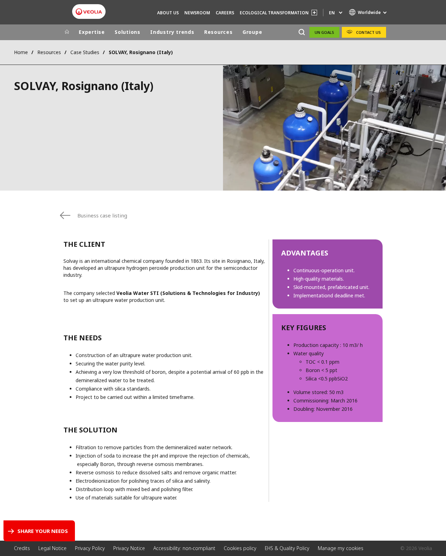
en (332, 13)
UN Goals (324, 32)
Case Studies (84, 52)
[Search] (301, 32)
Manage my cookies (340, 548)
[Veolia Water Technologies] (89, 11)
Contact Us (368, 32)
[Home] (67, 32)
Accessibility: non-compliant (184, 548)
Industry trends (172, 32)
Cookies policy (240, 548)
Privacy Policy (90, 548)
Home (21, 52)
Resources (218, 32)
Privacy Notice (129, 548)
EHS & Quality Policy (287, 548)
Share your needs (42, 530)
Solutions (127, 32)
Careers (225, 13)
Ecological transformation (274, 13)
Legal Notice (52, 548)
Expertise (92, 32)
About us (168, 13)
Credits (22, 548)
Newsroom (197, 13)
